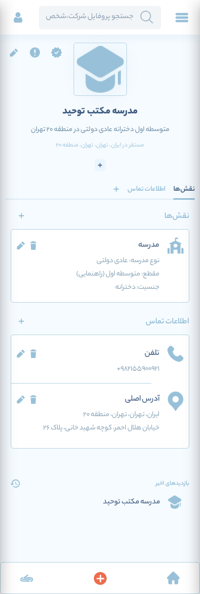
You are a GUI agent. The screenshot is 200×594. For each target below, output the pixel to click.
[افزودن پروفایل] (100, 578)
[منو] (182, 17)
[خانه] (173, 578)
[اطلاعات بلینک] (26, 578)
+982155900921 (138, 369)
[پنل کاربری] (18, 17)
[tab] (184, 189)
